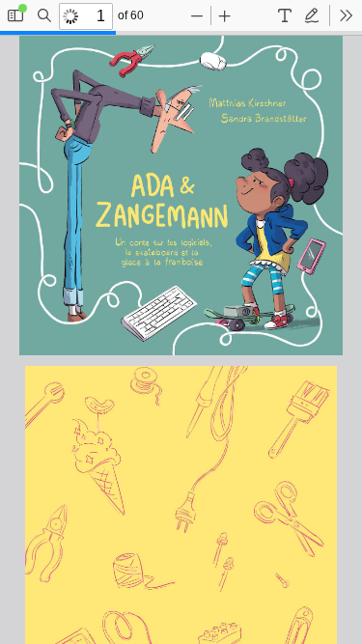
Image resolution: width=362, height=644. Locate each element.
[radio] (284, 15)
